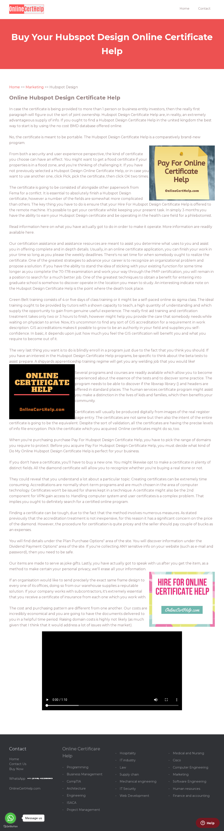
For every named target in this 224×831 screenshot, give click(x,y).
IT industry (128, 760)
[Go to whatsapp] (10, 818)
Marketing (35, 87)
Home (184, 9)
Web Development (134, 796)
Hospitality (128, 753)
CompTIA (74, 781)
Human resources (186, 789)
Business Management (84, 774)
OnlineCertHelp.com (24, 788)
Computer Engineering (190, 767)
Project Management (83, 810)
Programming (77, 767)
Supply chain (129, 774)
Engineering (76, 795)
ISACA (71, 803)
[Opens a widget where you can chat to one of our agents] (208, 823)
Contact (204, 9)
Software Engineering (189, 781)
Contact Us (17, 764)
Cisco (177, 760)
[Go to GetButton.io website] (11, 826)
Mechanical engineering (138, 781)
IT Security (128, 789)
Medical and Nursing (188, 753)
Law (123, 767)
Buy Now (16, 769)
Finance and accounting (191, 796)
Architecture (76, 788)
